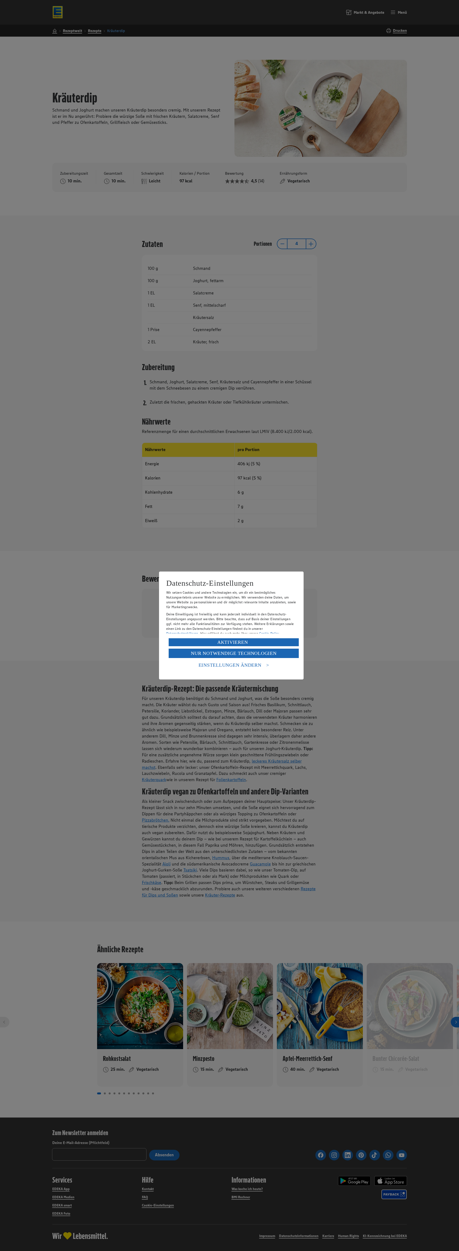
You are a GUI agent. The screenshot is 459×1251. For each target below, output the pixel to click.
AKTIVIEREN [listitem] (232, 642)
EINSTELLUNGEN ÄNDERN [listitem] (230, 665)
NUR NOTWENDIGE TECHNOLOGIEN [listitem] (233, 653)
